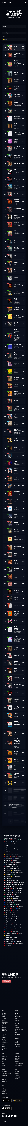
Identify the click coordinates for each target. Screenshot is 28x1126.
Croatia (16, 858)
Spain (6, 927)
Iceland (15, 882)
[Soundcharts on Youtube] (15, 1116)
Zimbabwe (7, 945)
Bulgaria (7, 852)
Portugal (14, 911)
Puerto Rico (8, 913)
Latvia (19, 888)
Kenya (13, 888)
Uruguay (17, 941)
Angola (7, 842)
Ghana (15, 874)
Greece (7, 876)
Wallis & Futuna (18, 943)
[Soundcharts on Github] (3, 1116)
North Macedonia (9, 906)
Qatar (16, 913)
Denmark (17, 862)
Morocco (7, 900)
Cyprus (7, 860)
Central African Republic (11, 854)
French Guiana (16, 870)
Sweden (7, 929)
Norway (20, 906)
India (21, 882)
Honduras (7, 878)
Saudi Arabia (8, 919)
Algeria (21, 840)
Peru (12, 909)
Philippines (20, 909)
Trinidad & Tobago (10, 933)
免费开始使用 (6, 981)
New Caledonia (9, 902)
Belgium (7, 846)
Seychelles (8, 921)
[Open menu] (25, 2)
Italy (12, 886)
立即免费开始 (14, 807)
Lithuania (7, 892)
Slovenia (14, 923)
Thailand (14, 931)
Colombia (19, 856)
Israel (6, 886)
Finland (17, 868)
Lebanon (7, 890)
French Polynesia (9, 872)
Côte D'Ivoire (8, 862)
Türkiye (20, 933)
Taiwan (7, 931)
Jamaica (19, 886)
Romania (7, 915)
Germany (7, 874)
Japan (6, 888)
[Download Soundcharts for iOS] (7, 1100)
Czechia (14, 860)
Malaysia (7, 894)
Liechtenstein (16, 890)
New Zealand (8, 904)
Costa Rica (8, 858)
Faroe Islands (8, 868)
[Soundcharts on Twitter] (12, 1116)
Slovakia (7, 923)
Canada (14, 852)
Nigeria (17, 904)
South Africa (8, 925)
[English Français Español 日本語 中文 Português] (5, 1121)
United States (8, 941)
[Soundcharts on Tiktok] (9, 1116)
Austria (15, 844)
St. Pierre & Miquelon (17, 927)
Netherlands (16, 900)
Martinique (8, 896)
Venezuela (8, 943)
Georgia (19, 872)
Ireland (21, 884)
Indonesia (7, 884)
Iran (14, 884)
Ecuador (7, 866)
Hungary (7, 882)
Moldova (14, 898)
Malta (14, 894)
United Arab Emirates (10, 937)
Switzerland (15, 929)
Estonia (15, 866)
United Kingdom (9, 939)
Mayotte (16, 896)
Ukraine (7, 935)
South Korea (18, 925)
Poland (7, 911)
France (7, 870)
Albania (13, 840)
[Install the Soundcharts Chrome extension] (14, 1108)
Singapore (17, 921)
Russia (14, 915)
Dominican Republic (10, 864)
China (12, 856)
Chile (6, 856)
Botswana (7, 850)
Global (6, 840)
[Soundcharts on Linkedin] (6, 1116)
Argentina (14, 842)
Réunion (7, 917)
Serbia (17, 919)
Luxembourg (16, 892)
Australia (7, 844)
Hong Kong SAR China (11, 880)
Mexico (7, 898)
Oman (6, 909)
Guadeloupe (15, 876)
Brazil (15, 850)
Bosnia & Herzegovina (11, 848)
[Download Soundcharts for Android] (17, 1100)
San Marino (15, 917)
